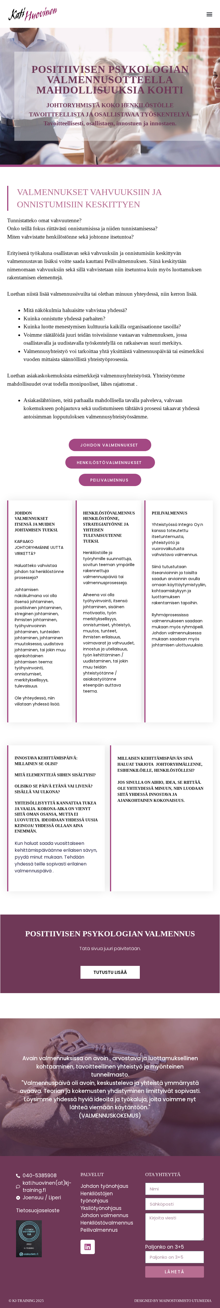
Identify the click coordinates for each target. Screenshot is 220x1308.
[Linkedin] (87, 1247)
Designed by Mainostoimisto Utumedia (172, 1301)
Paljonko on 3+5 (164, 1246)
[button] (209, 14)
